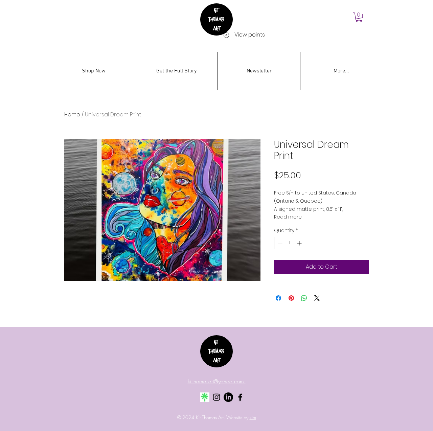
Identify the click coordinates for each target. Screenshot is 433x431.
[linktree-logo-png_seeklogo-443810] (204, 397)
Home (72, 114)
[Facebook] (240, 397)
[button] (359, 17)
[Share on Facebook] (278, 298)
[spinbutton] (289, 243)
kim (253, 417)
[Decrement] (279, 243)
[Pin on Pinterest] (291, 298)
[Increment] (300, 243)
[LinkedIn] (228, 397)
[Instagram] (216, 397)
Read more (288, 216)
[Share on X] (317, 298)
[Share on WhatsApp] (304, 298)
